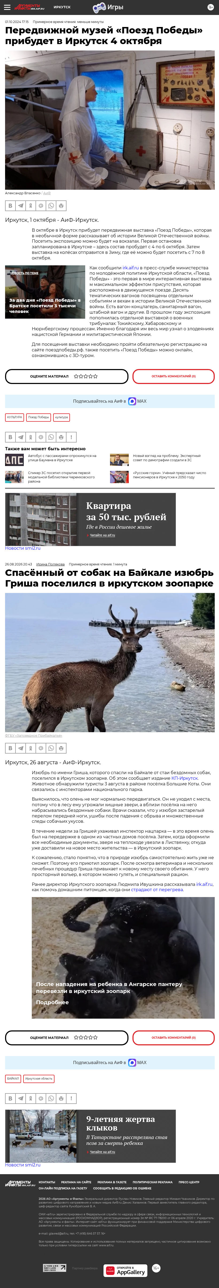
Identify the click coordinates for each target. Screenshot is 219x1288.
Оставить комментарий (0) (174, 376)
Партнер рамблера (84, 1268)
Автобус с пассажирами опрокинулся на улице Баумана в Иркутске (62, 458)
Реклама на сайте (76, 1182)
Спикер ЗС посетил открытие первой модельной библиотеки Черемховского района (61, 477)
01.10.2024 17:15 (17, 22)
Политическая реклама (153, 1182)
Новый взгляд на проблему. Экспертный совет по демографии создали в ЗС (167, 458)
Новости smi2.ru (23, 548)
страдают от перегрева (157, 889)
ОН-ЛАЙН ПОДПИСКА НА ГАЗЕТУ (63, 1188)
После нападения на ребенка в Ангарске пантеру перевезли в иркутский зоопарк (109, 987)
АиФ (47, 193)
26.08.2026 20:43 (18, 564)
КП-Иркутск (184, 778)
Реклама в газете (112, 1182)
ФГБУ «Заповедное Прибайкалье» (33, 736)
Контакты (47, 1182)
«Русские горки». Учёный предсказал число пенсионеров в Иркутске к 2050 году (169, 475)
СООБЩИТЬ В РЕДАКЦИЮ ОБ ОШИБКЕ (122, 1188)
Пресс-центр (189, 1182)
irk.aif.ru (131, 267)
